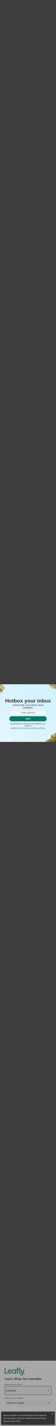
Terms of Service (23, 728)
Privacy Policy (39, 728)
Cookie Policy (30, 1418)
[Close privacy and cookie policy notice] (52, 1414)
